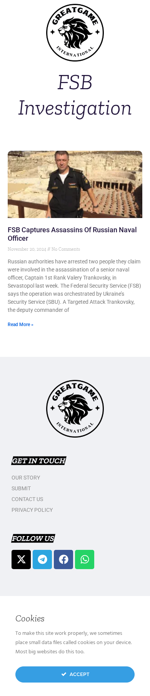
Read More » (20, 324)
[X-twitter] (21, 559)
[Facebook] (63, 559)
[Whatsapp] (84, 559)
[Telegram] (42, 559)
